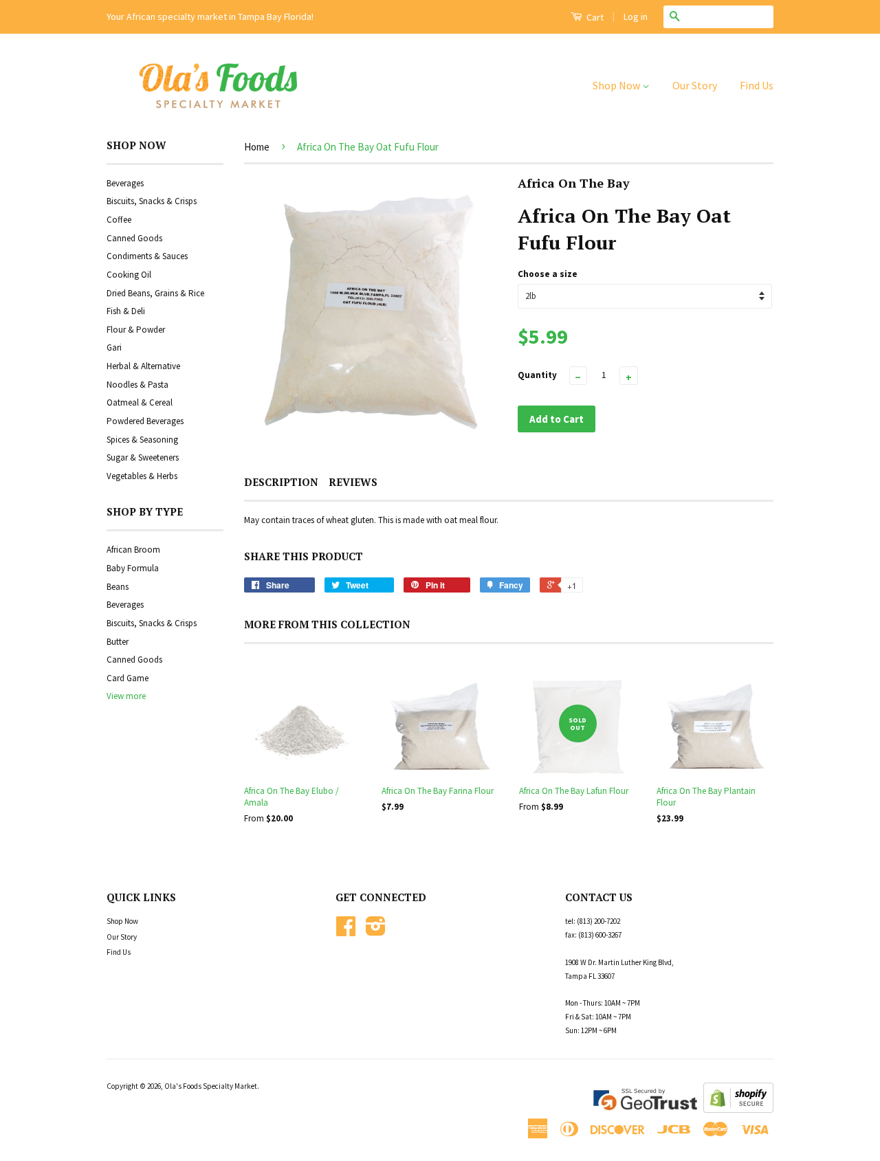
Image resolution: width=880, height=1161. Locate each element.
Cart (594, 17)
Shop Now (617, 85)
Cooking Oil (129, 274)
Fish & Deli (126, 311)
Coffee (119, 219)
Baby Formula (133, 568)
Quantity (537, 375)
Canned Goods (134, 238)
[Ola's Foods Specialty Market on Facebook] (346, 931)
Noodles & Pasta (137, 384)
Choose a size (548, 274)
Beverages (125, 183)
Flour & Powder (136, 329)
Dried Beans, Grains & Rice (155, 293)
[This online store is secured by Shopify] (738, 1110)
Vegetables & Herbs (142, 476)
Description (281, 482)
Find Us (756, 85)
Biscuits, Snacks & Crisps (152, 201)
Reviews (353, 482)
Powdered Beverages (145, 421)
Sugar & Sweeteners (143, 457)
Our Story (694, 85)
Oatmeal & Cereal (140, 402)
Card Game (127, 678)
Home (257, 146)
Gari (114, 347)
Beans (118, 587)
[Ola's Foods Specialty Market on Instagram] (375, 931)
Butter (118, 642)
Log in (636, 16)
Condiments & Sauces (147, 256)
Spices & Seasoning (142, 439)
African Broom (133, 549)
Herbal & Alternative (143, 366)
